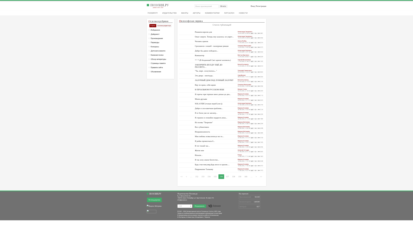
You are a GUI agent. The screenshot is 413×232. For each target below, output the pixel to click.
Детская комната (158, 51)
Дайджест (155, 34)
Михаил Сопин (242, 89)
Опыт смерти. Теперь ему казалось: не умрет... (214, 37)
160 (245, 177)
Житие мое (199, 150)
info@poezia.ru (182, 200)
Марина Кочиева (243, 94)
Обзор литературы (158, 59)
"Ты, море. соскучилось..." (206, 71)
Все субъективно (202, 127)
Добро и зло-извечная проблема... (209, 108)
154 (209, 177)
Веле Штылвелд (243, 64)
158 (233, 177)
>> (261, 177)
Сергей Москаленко (244, 60)
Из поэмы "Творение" (204, 122)
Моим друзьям (201, 99)
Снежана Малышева (244, 46)
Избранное (155, 30)
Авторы (196, 13)
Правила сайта (157, 67)
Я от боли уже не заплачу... (206, 113)
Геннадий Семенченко (245, 70)
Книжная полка (157, 55)
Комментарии (212, 13)
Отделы (152, 25)
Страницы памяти (158, 63)
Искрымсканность (202, 132)
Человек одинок (201, 41)
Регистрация (261, 6)
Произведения (157, 38)
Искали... (199, 155)
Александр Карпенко (245, 50)
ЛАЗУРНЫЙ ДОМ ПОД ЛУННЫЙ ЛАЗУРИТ (214, 80)
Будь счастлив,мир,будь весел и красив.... (212, 164)
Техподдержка (154, 200)
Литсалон (229, 13)
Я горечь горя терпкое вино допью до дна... (213, 94)
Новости (243, 13)
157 (227, 177)
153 (202, 177)
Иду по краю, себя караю (205, 85)
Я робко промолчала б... (205, 141)
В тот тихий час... (202, 146)
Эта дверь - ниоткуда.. (204, 76)
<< (181, 177)
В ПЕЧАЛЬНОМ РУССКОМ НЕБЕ (209, 90)
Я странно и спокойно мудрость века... (211, 118)
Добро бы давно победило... (206, 51)
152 (196, 177)
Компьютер (199, 55)
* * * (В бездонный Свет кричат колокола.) (213, 60)
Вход (253, 6)
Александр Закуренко (245, 31)
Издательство (169, 13)
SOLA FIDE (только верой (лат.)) (208, 104)
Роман (240, 155)
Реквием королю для (203, 32)
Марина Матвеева (244, 122)
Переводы (155, 42)
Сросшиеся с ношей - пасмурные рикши (212, 46)
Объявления (156, 72)
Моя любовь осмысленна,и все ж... (209, 136)
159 (239, 177)
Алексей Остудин (243, 150)
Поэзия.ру (159, 5)
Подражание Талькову (204, 169)
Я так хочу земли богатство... (207, 160)
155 (215, 177)
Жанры (184, 13)
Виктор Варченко (243, 55)
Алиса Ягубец (242, 41)
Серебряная (242, 75)
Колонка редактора (164, 25)
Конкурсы (155, 47)
